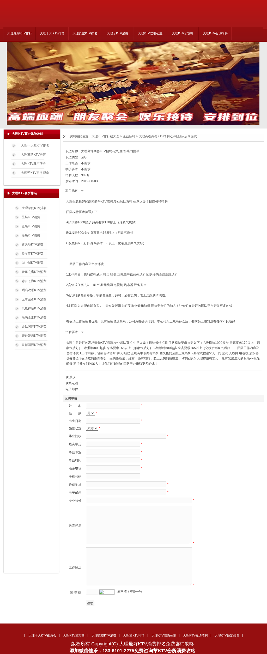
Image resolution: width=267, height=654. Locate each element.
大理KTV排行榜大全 (105, 136)
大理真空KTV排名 (84, 33)
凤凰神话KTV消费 (34, 308)
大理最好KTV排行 (19, 33)
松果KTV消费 (31, 235)
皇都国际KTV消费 (34, 345)
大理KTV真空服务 (33, 164)
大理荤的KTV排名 (34, 208)
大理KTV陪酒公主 (163, 635)
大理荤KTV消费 (117, 33)
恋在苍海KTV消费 (34, 281)
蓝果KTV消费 (31, 226)
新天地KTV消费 (32, 244)
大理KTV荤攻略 (182, 33)
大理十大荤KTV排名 (35, 145)
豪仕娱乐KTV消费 (34, 336)
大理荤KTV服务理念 (35, 173)
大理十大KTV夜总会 (42, 635)
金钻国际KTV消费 (34, 326)
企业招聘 (129, 136)
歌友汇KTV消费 (32, 253)
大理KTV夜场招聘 (215, 33)
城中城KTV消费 (32, 263)
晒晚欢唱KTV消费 (34, 290)
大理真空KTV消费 (104, 635)
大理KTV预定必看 (227, 635)
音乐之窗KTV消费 (34, 272)
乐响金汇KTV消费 (34, 317)
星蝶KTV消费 (31, 217)
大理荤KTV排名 (134, 635)
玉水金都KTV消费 (34, 299)
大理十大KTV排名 (52, 33)
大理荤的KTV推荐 (33, 154)
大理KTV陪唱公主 (150, 33)
